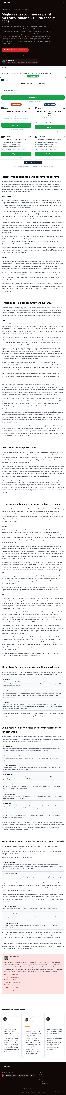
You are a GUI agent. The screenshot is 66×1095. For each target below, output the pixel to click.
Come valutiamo (42, 1081)
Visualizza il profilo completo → (12, 991)
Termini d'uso (42, 1077)
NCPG (33, 1075)
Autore (62, 2)
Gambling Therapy (11, 1075)
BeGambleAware (23, 1075)
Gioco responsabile (43, 1083)
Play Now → (33, 97)
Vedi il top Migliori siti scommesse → (15, 49)
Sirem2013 (6, 2)
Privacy (40, 1074)
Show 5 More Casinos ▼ (33, 162)
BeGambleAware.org (48, 166)
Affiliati (40, 1079)
